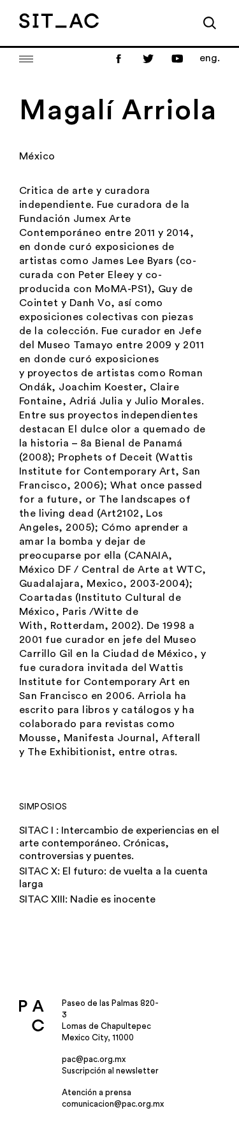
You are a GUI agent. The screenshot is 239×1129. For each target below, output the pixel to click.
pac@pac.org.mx (94, 1059)
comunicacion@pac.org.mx (113, 1104)
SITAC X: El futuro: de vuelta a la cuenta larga (113, 877)
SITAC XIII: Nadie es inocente (87, 899)
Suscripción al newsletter (110, 1070)
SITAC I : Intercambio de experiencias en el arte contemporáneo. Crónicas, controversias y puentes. (119, 843)
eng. (209, 58)
